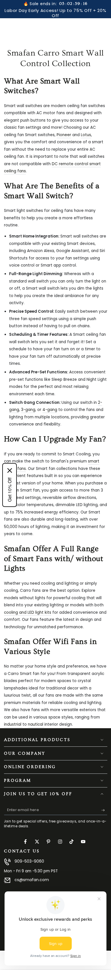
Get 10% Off (9, 489)
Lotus (86, 135)
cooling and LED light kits (27, 612)
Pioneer (64, 135)
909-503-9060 (29, 861)
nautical (36, 724)
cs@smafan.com (32, 880)
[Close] (9, 470)
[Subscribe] (104, 810)
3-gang (28, 409)
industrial (13, 724)
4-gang (49, 409)
